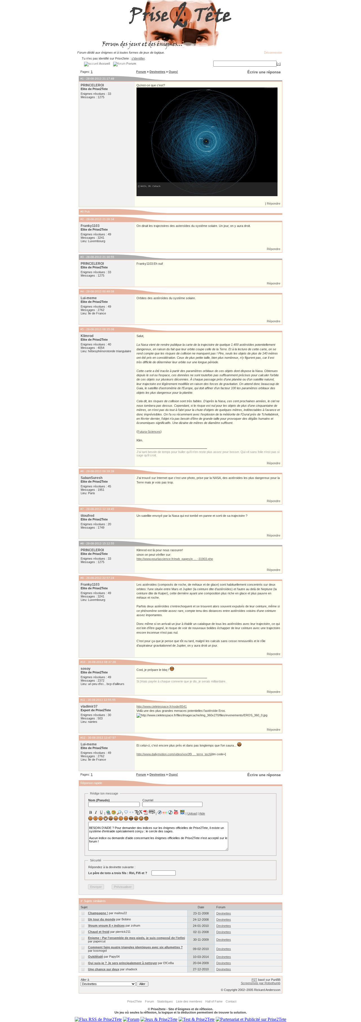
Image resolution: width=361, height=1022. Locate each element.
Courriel (147, 800)
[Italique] (96, 812)
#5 (82, 329)
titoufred (87, 516)
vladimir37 (89, 706)
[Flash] (159, 812)
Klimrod (87, 336)
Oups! (173, 71)
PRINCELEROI (92, 85)
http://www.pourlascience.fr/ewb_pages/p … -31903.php (175, 559)
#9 (82, 577)
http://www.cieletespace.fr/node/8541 (162, 706)
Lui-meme (89, 298)
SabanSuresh (91, 478)
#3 (82, 257)
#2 (82, 219)
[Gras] (90, 812)
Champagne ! (98, 913)
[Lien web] (108, 812)
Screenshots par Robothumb (260, 983)
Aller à (85, 979)
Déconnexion (273, 52)
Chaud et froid (98, 931)
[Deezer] (165, 812)
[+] (279, 63)
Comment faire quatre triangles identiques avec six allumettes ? (135, 947)
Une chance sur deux (103, 969)
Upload (192, 813)
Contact (231, 1001)
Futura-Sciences (149, 431)
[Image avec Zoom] (119, 812)
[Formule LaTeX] (138, 812)
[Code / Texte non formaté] (131, 812)
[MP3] (170, 812)
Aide (202, 813)
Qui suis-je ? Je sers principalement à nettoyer (122, 963)
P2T (254, 979)
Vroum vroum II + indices (106, 925)
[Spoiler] (152, 812)
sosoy (86, 669)
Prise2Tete (134, 1001)
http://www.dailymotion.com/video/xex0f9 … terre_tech (174, 754)
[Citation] (126, 812)
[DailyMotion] (182, 812)
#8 (82, 543)
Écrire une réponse (264, 72)
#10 (82, 662)
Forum (141, 71)
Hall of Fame (214, 1001)
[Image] (113, 812)
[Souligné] (101, 812)
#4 (82, 291)
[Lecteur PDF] (145, 812)
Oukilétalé (95, 956)
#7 (82, 509)
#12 (82, 737)
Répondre (273, 203)
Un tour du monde (101, 919)
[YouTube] (176, 812)
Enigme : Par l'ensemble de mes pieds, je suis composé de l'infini (136, 938)
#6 (82, 471)
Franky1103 (90, 226)
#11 (82, 699)
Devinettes (157, 71)
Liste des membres (189, 1001)
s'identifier (138, 58)
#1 (82, 78)
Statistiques (165, 1001)
